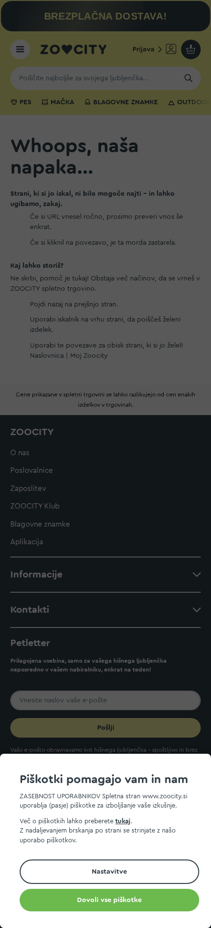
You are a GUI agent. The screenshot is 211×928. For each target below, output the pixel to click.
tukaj (123, 821)
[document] (109, 842)
